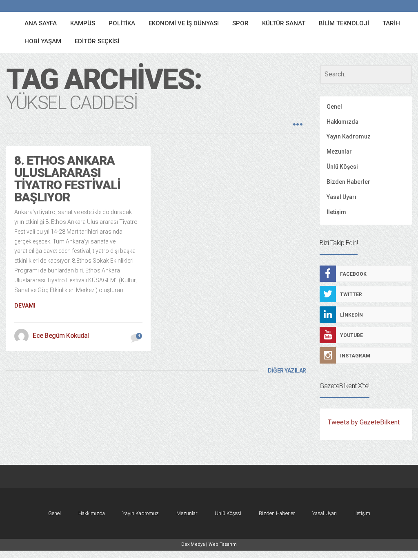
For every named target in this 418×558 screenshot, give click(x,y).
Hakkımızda (342, 121)
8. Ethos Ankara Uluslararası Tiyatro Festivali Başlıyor (67, 178)
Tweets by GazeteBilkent (364, 422)
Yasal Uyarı (341, 197)
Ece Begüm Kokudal (61, 335)
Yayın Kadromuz (349, 136)
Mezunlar (339, 151)
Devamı (25, 305)
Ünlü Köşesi (342, 166)
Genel (334, 106)
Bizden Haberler (348, 182)
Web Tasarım (223, 544)
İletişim (336, 212)
